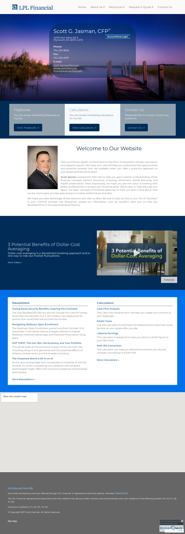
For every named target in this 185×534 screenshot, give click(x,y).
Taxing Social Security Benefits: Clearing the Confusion (45, 308)
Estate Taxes (104, 321)
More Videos (15, 262)
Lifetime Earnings (107, 333)
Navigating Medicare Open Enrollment (35, 324)
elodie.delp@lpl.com (65, 68)
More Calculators (108, 360)
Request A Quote (140, 7)
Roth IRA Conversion (109, 345)
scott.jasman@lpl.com (66, 65)
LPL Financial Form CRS (20, 488)
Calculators (105, 303)
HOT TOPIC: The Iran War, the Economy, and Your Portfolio (46, 343)
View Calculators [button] (83, 127)
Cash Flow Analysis (108, 308)
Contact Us (165, 7)
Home (82, 7)
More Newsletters (23, 379)
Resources (115, 7)
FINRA (118, 493)
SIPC (125, 493)
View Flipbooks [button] (26, 127)
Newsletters (20, 303)
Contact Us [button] (135, 127)
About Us (96, 7)
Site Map (12, 521)
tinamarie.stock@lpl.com (67, 71)
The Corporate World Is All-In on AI (32, 358)
